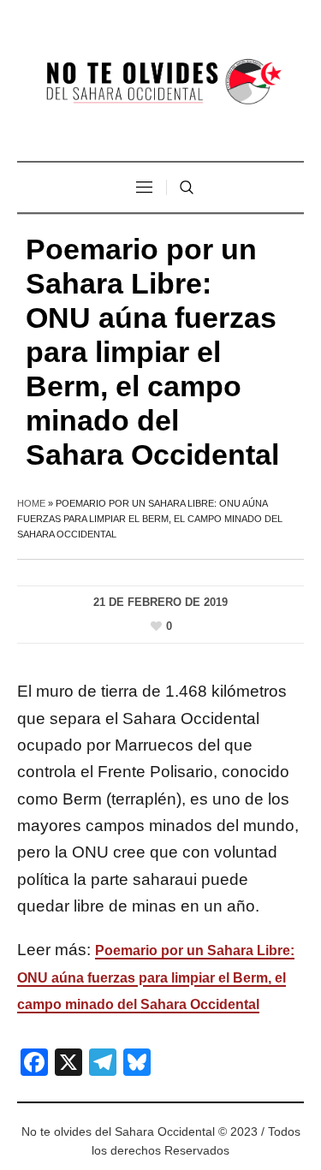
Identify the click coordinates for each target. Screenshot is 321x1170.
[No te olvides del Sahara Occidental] (161, 82)
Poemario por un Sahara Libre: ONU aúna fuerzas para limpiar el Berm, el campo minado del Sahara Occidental (155, 977)
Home (31, 503)
